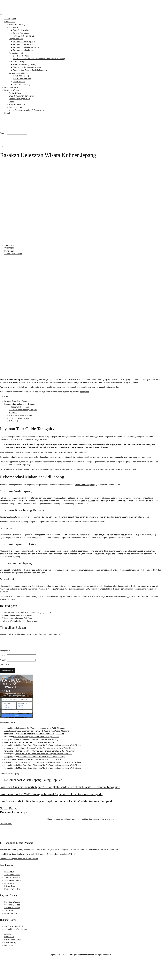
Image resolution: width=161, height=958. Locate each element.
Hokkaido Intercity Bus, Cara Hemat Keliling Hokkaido (41, 734)
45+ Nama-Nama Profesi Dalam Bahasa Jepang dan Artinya (55, 762)
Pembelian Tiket (16, 53)
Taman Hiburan (15, 107)
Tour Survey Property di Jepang (27, 67)
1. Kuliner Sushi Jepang (19, 407)
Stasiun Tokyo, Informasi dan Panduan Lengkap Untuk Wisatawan (46, 751)
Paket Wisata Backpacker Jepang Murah (21, 621)
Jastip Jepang (19, 82)
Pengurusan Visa (16, 39)
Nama (3, 655)
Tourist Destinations (13, 254)
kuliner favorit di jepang (85, 485)
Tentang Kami (10, 19)
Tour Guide (13, 27)
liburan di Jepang (35, 444)
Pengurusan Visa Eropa (23, 50)
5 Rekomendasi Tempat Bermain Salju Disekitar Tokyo (41, 756)
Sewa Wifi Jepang (21, 76)
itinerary (62, 444)
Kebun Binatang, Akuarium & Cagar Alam (26, 110)
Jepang (17, 379)
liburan (96, 447)
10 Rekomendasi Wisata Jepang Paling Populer (31, 780)
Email (3, 660)
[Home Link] (16, 127)
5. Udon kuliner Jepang (19, 418)
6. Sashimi (13, 421)
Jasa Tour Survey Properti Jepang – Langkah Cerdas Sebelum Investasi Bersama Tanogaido (60, 787)
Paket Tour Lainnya (17, 61)
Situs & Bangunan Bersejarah (21, 96)
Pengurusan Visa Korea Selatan (26, 47)
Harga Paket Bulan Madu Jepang (18, 615)
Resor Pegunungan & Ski (19, 99)
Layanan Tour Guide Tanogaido (17, 401)
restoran (91, 501)
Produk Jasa (9, 22)
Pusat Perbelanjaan (17, 104)
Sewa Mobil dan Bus (22, 79)
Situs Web (4, 665)
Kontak (7, 113)
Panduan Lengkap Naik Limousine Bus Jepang (38, 739)
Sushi (24, 498)
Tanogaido (84, 392)
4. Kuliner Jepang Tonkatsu (20, 415)
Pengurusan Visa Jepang (24, 41)
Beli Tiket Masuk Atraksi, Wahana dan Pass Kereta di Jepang (39, 59)
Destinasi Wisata (11, 90)
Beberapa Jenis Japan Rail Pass (18, 618)
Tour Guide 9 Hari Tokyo (23, 36)
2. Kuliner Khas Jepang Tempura (23, 410)
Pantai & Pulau (15, 93)
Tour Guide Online (21, 30)
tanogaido (8, 728)
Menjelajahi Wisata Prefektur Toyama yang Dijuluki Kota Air (29, 612)
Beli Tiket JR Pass (21, 56)
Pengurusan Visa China (23, 44)
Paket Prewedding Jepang (24, 64)
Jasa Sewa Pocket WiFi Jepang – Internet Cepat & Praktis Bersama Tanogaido (51, 794)
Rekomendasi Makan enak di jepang (19, 404)
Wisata (3, 379)
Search (3, 133)
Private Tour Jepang (22, 33)
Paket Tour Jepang (17, 24)
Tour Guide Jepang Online (21, 447)
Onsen (11, 101)
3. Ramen (13, 412)
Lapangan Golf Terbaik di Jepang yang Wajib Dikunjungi (42, 728)
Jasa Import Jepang (21, 84)
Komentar (5, 651)
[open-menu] (1, 14)
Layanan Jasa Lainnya (18, 73)
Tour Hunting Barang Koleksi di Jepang (30, 70)
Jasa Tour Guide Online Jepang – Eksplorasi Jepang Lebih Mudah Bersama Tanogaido (56, 801)
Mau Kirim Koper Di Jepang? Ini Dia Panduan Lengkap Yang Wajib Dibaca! (49, 745)
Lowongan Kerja (11, 87)
